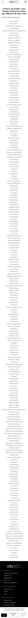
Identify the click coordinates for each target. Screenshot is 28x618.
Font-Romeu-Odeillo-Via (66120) (14, 307)
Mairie (5, 594)
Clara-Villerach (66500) (14, 138)
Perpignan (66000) (14, 331)
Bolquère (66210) (14, 66)
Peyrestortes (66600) (14, 336)
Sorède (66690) (14, 471)
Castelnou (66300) (14, 121)
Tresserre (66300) (14, 512)
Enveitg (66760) (14, 173)
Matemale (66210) (14, 264)
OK (4, 615)
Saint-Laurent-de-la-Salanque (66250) (14, 433)
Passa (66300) (14, 328)
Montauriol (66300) (14, 278)
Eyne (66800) (14, 195)
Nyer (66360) (14, 305)
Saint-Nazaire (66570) (14, 448)
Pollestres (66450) (14, 350)
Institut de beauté (8, 589)
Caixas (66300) (14, 88)
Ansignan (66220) (14, 33)
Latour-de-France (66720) (14, 243)
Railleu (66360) (14, 381)
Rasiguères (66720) (14, 383)
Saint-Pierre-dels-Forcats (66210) (14, 452)
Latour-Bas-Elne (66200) (14, 238)
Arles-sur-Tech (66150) (14, 40)
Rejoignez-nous (8, 575)
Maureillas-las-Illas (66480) (14, 266)
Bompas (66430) (14, 69)
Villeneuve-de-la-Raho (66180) (14, 543)
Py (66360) (14, 376)
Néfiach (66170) (14, 300)
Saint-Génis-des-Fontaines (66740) (14, 421)
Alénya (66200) (14, 23)
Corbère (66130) (14, 147)
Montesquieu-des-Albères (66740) (14, 285)
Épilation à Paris (8, 600)
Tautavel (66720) (14, 490)
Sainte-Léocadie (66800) (14, 436)
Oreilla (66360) (14, 316)
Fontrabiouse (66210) (14, 209)
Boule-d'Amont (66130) (14, 71)
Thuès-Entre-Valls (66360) (14, 500)
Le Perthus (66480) (14, 333)
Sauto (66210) (14, 462)
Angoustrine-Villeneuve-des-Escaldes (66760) (14, 30)
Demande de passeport (10, 602)
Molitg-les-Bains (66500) (14, 274)
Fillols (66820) (14, 202)
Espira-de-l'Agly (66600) (14, 181)
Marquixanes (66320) (14, 259)
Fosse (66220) (14, 214)
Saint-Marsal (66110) (14, 440)
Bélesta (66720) (14, 64)
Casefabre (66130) (14, 111)
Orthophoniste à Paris (9, 605)
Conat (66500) (14, 145)
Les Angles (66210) (14, 28)
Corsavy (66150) (14, 159)
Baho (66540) (14, 47)
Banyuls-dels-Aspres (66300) (14, 54)
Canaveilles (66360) (14, 102)
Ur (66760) (14, 521)
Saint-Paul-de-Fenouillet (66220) (14, 450)
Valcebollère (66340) (14, 526)
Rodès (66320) (14, 397)
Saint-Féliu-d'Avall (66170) (14, 419)
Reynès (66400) (14, 388)
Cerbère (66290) (14, 131)
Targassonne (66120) (14, 483)
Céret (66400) (14, 133)
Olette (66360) (14, 309)
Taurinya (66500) (14, 488)
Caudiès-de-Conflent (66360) (14, 128)
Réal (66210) (14, 386)
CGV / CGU (7, 580)
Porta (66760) (14, 355)
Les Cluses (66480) (14, 166)
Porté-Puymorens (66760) (14, 357)
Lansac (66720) (14, 233)
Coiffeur (6, 591)
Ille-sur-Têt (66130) (14, 223)
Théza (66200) (14, 498)
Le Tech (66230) (14, 493)
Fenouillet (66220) (14, 200)
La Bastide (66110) (14, 61)
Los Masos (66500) (14, 262)
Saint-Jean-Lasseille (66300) (14, 426)
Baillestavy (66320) (14, 50)
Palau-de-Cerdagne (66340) (14, 324)
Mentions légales (8, 578)
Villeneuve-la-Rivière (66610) (14, 545)
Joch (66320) (14, 226)
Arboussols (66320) (14, 35)
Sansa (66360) (14, 459)
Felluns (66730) (14, 197)
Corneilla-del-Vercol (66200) (14, 157)
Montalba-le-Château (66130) (14, 276)
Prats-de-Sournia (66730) (14, 366)
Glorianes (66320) (14, 221)
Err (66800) (14, 176)
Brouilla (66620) (14, 81)
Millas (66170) (14, 271)
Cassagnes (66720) (14, 116)
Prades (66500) (14, 362)
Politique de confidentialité (10, 582)
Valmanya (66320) (14, 529)
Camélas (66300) (14, 95)
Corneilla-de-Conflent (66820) (14, 152)
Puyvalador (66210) (14, 374)
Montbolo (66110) (14, 281)
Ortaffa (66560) (14, 319)
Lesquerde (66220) (14, 245)
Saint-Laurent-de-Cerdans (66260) (14, 431)
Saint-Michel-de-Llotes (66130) (14, 445)
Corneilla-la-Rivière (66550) (14, 154)
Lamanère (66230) (14, 231)
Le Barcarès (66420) (14, 59)
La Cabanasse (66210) (14, 83)
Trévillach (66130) (14, 514)
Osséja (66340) (14, 321)
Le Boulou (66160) (14, 76)
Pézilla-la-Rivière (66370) (14, 340)
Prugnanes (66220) (14, 369)
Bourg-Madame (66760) (14, 78)
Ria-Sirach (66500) (14, 390)
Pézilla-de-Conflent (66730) (14, 338)
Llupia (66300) (14, 254)
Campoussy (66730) (14, 100)
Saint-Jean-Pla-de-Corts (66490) (14, 428)
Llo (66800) (14, 252)
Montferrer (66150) (14, 288)
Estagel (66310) (14, 185)
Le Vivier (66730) (14, 557)
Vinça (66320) (14, 548)
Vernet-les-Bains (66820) (14, 531)
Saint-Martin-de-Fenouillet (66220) (14, 443)
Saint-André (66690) (14, 405)
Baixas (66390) (14, 52)
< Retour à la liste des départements (11, 17)
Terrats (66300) (14, 495)
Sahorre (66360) (14, 400)
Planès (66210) (14, 345)
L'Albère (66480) (14, 21)
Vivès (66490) (14, 555)
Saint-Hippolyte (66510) (14, 424)
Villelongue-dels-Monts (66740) (14, 538)
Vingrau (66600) (14, 550)
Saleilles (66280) (14, 455)
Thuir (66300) (14, 502)
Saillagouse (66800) (14, 402)
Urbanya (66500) (14, 524)
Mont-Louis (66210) (14, 290)
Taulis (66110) (14, 486)
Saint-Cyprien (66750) (14, 412)
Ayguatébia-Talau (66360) (14, 42)
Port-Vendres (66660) (14, 359)
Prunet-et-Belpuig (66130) (14, 371)
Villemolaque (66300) (14, 540)
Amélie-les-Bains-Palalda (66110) (14, 26)
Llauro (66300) (14, 250)
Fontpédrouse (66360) (14, 207)
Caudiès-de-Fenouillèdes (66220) (14, 126)
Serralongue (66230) (14, 467)
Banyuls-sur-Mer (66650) (14, 57)
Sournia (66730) (14, 476)
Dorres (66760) (14, 164)
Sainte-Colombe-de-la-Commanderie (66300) (14, 409)
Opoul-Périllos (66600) (14, 314)
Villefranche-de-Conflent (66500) (14, 533)
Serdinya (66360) (14, 464)
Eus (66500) (14, 193)
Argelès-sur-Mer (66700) (14, 38)
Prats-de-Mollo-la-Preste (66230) (14, 364)
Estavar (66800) (14, 188)
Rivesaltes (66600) (14, 395)
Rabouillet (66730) (14, 378)
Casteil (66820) (14, 119)
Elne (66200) (14, 171)
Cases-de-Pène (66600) (14, 114)
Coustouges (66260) (14, 162)
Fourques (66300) (14, 216)
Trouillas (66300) (14, 519)
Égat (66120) (14, 169)
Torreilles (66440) (14, 507)
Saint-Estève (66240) (14, 414)
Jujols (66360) (14, 228)
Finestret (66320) (14, 204)
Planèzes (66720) (14, 347)
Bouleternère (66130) (14, 73)
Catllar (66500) (14, 123)
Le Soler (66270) (14, 469)
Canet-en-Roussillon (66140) (14, 104)
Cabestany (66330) (14, 85)
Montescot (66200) (14, 283)
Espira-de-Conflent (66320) (14, 183)
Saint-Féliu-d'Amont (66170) (14, 417)
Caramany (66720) (14, 109)
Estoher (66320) (14, 190)
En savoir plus (13, 614)
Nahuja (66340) (14, 297)
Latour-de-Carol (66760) (14, 240)
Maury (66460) (14, 269)
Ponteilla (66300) (14, 352)
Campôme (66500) (14, 97)
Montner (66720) (14, 293)
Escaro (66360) (14, 178)
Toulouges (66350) (14, 509)
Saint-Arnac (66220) (14, 407)
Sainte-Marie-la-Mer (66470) (14, 438)
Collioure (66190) (14, 142)
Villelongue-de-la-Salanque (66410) (14, 536)
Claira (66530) (14, 135)
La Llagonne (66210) (14, 247)
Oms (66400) (14, 312)
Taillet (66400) (14, 479)
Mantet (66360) (14, 257)
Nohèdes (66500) (14, 302)
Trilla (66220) (14, 517)
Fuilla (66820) (14, 219)
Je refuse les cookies (23, 614)
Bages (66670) (14, 45)
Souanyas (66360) (14, 474)
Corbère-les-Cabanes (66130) (14, 150)
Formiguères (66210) (14, 212)
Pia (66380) (14, 343)
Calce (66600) (14, 90)
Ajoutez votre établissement (11, 573)
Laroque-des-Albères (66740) (14, 235)
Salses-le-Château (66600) (14, 457)
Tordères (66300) (14, 505)
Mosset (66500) (14, 295)
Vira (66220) (14, 552)
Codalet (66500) (14, 140)
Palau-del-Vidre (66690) (14, 326)
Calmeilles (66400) (14, 92)
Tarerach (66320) (14, 481)
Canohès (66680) (14, 107)
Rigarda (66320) (14, 393)
